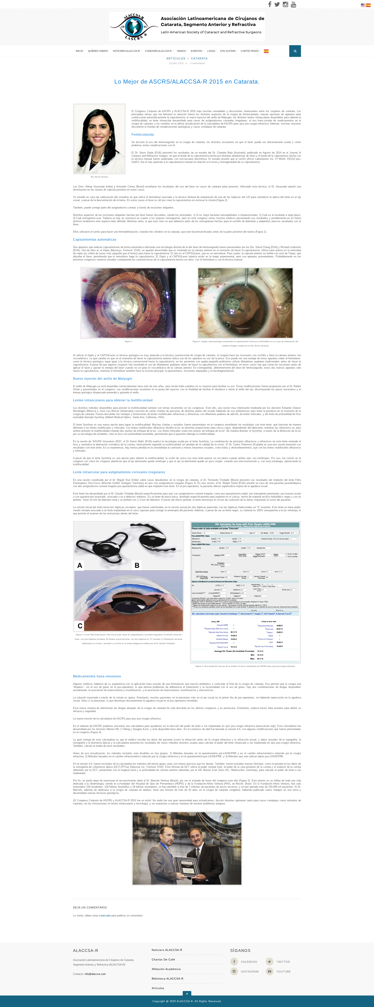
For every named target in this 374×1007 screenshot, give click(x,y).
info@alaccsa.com (95, 974)
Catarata (199, 58)
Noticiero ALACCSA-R (126, 51)
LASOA (211, 51)
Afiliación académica (166, 969)
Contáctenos (250, 51)
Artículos (175, 58)
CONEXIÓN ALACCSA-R (158, 51)
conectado (105, 915)
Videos (181, 51)
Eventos (196, 51)
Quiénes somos (98, 51)
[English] (363, 5)
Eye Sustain (228, 51)
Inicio (79, 51)
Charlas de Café (163, 959)
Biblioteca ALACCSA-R (167, 978)
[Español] (266, 51)
